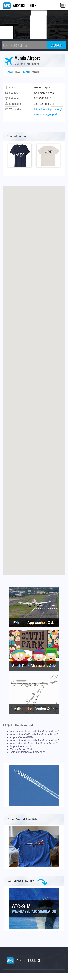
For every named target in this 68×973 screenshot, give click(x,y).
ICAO (26, 72)
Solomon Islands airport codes (27, 752)
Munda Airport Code (21, 749)
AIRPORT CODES (24, 5)
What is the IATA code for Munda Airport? (34, 743)
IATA (9, 72)
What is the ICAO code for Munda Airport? (34, 734)
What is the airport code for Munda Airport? (35, 731)
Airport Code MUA (20, 746)
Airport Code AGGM (21, 737)
